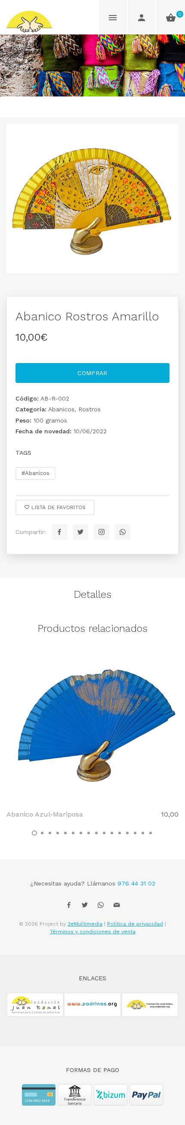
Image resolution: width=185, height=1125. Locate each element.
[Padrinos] (92, 1009)
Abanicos (61, 409)
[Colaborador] (150, 1009)
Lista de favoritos (58, 507)
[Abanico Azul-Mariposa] (92, 725)
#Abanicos (35, 473)
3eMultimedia (85, 924)
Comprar (92, 373)
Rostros (89, 409)
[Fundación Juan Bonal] (35, 1009)
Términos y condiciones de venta (93, 932)
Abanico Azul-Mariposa (44, 814)
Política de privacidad (135, 924)
